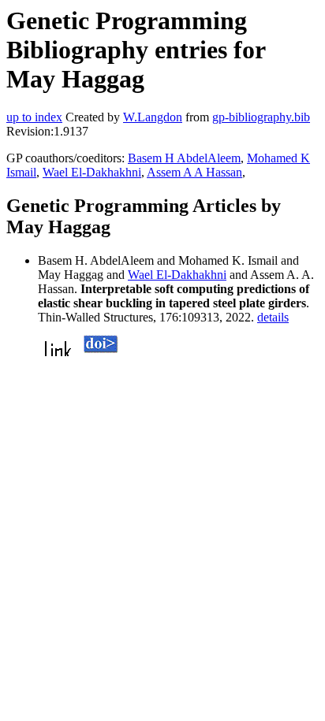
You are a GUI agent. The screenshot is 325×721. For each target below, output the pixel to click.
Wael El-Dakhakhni (92, 172)
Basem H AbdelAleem (184, 158)
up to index (34, 117)
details (273, 317)
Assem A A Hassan (194, 172)
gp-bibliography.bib (261, 117)
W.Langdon (152, 117)
